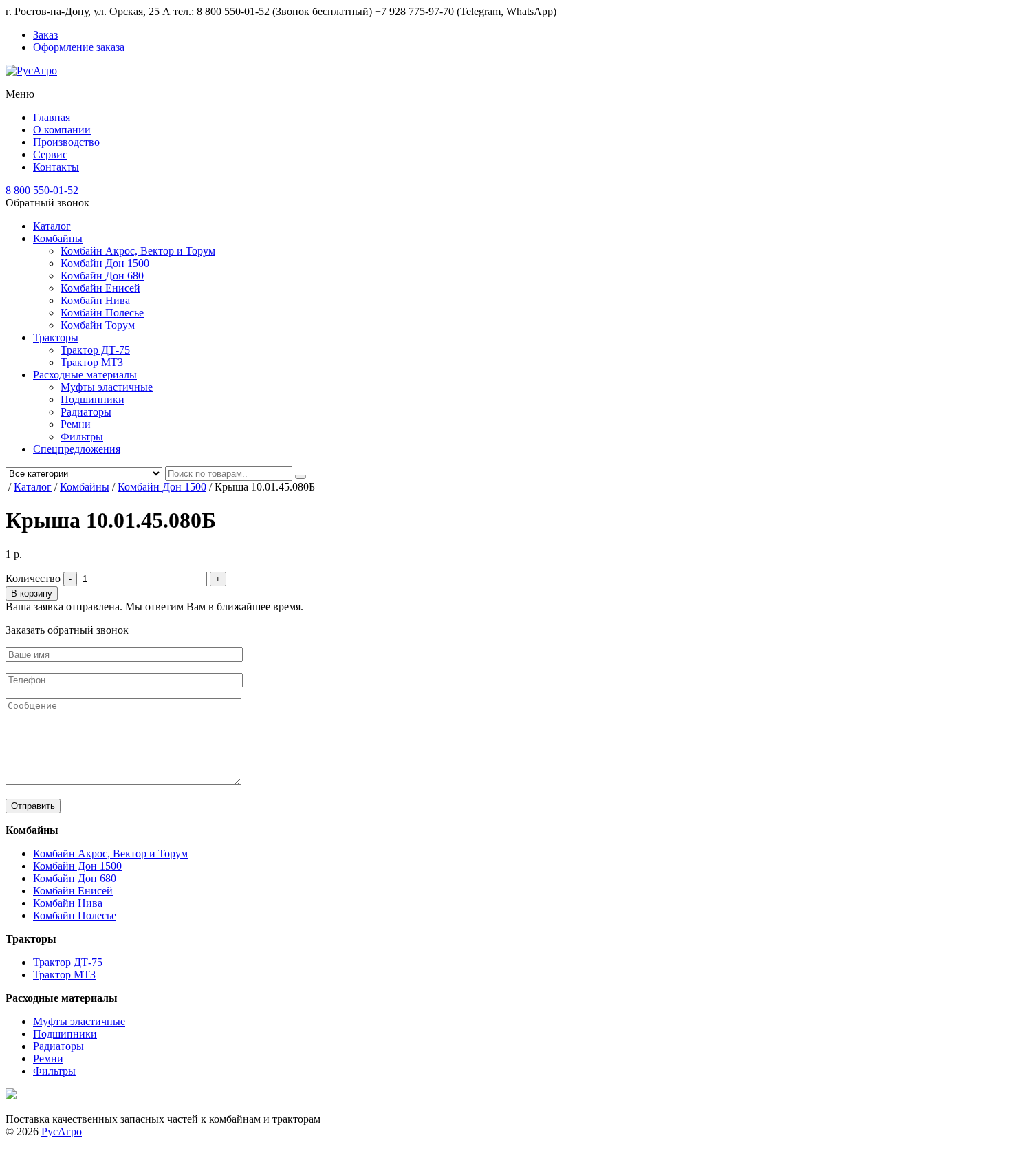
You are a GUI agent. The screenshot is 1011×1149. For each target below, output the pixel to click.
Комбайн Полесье (102, 313)
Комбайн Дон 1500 (105, 263)
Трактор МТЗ (92, 362)
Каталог (52, 226)
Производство (66, 142)
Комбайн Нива (95, 300)
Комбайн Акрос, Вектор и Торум (138, 251)
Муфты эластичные (107, 387)
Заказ (45, 35)
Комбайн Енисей (100, 288)
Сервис (50, 154)
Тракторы (55, 337)
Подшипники (92, 399)
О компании (62, 130)
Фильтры (82, 436)
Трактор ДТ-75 (95, 350)
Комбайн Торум (98, 325)
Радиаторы (86, 412)
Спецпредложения (76, 449)
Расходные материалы (85, 374)
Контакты (56, 167)
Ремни (76, 424)
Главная (51, 117)
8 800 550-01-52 (42, 190)
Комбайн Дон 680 (102, 275)
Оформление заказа (78, 47)
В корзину (31, 593)
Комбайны (58, 238)
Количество (33, 578)
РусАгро (61, 1131)
